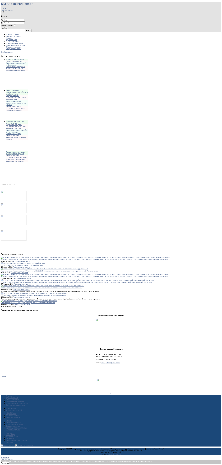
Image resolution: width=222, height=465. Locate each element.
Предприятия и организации (16, 440)
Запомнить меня (7, 26)
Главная (9, 396)
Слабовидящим (6, 10)
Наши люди (10, 435)
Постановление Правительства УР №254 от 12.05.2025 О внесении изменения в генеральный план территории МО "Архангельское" (49, 271)
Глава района (11, 408)
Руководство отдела (13, 36)
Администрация (12, 398)
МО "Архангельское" (17, 4)
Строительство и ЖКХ (14, 410)
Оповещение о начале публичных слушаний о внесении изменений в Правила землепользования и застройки (41, 288)
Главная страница (13, 34)
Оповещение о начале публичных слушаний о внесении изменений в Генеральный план (33, 295)
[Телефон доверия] (13, 240)
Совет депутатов (12, 400)
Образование (11, 414)
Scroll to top (5, 458)
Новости (9, 38)
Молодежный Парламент (15, 401)
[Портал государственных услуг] (13, 201)
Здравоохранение (12, 415)
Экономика (10, 438)
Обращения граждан (13, 47)
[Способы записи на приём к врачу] (13, 224)
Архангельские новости (21, 261)
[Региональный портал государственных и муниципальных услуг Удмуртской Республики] (13, 213)
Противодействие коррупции (16, 428)
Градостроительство (13, 49)
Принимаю (5, 463)
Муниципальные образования (17, 403)
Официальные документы (15, 405)
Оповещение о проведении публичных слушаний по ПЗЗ (22, 265)
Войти (4, 28)
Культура (9, 412)
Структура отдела (12, 42)
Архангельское (11, 40)
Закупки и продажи (13, 430)
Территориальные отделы (15, 45)
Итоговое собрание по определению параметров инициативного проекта (28, 303)
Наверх (3, 376)
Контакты (9, 442)
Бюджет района (12, 437)
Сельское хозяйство (13, 417)
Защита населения (13, 426)
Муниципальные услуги (14, 43)
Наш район (10, 433)
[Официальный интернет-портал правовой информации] (110, 393)
